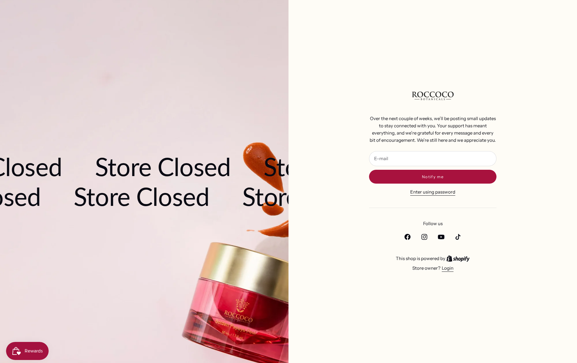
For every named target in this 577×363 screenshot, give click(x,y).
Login (447, 268)
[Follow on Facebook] (407, 236)
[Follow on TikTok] (458, 236)
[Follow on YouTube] (441, 236)
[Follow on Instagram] (424, 236)
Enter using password (432, 192)
